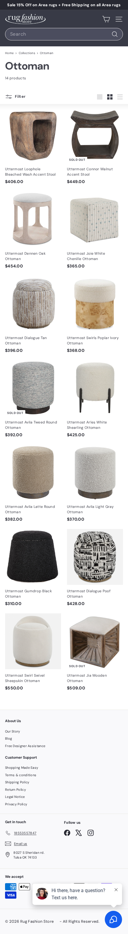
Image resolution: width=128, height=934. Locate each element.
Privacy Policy (16, 804)
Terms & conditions (20, 775)
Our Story (12, 731)
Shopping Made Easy (21, 768)
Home (9, 53)
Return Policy (15, 789)
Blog (8, 738)
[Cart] (106, 19)
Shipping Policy (17, 782)
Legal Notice (15, 797)
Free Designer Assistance (25, 746)
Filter (20, 96)
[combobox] (64, 34)
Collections (27, 53)
